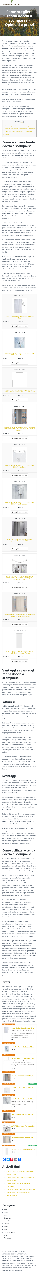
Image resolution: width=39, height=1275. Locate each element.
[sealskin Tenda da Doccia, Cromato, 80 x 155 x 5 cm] (19, 313)
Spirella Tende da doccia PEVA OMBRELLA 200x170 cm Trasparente (19, 503)
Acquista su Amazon (20, 326)
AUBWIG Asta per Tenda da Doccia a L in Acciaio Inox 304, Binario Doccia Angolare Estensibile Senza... (19, 577)
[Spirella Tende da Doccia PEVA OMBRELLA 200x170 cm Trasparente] (19, 350)
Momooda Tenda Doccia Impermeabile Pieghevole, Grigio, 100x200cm (19, 540)
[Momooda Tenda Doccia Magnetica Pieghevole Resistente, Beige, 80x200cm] (19, 611)
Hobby (6, 1229)
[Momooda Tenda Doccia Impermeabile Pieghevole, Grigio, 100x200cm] (19, 536)
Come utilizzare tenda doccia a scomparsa (17, 132)
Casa (5, 1215)
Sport (5, 1235)
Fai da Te (7, 1221)
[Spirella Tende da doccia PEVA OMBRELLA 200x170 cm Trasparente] (19, 499)
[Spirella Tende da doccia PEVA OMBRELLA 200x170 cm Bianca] (19, 462)
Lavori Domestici (9, 1232)
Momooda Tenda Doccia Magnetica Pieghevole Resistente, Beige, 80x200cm (19, 615)
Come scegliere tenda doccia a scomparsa (17, 126)
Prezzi (6, 134)
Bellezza (6, 1212)
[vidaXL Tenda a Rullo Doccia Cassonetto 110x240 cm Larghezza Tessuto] (19, 648)
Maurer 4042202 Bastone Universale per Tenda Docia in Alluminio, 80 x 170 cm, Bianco (19, 391)
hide (22, 122)
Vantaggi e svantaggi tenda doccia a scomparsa (19, 129)
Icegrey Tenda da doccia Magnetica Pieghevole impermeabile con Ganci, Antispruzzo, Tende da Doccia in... (19, 428)
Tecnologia (7, 1238)
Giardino (6, 1224)
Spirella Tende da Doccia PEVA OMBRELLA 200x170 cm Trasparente (19, 354)
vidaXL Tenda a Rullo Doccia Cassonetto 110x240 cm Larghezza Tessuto (19, 652)
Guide (6, 1227)
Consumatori (8, 1218)
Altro (5, 1209)
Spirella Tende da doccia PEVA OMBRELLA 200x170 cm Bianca (19, 466)
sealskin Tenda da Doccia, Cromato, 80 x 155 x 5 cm (19, 317)
